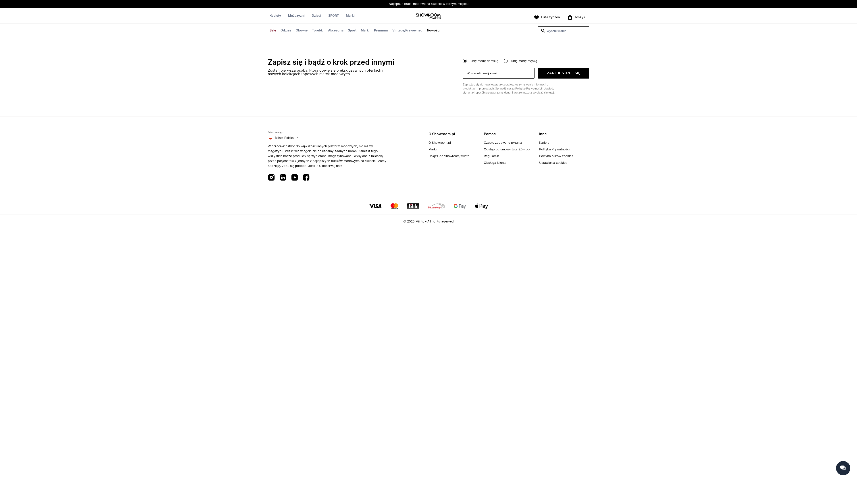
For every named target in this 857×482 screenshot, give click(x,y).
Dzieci (316, 15)
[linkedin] (283, 178)
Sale (273, 30)
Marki (365, 30)
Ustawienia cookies (553, 162)
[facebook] (306, 178)
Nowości (433, 30)
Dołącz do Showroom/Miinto (448, 156)
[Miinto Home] (428, 16)
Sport (352, 30)
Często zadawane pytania (503, 142)
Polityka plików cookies (556, 156)
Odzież (286, 30)
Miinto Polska (284, 137)
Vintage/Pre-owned (407, 30)
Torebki (318, 30)
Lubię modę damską (483, 61)
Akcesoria (335, 30)
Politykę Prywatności (528, 88)
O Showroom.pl (439, 142)
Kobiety (275, 15)
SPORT (333, 15)
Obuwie (302, 30)
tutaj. (551, 92)
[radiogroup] (526, 60)
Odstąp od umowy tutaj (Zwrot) (507, 149)
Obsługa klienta (495, 162)
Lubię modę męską (523, 61)
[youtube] (294, 178)
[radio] (465, 61)
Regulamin (491, 156)
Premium (381, 30)
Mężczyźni (296, 15)
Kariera (544, 142)
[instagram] (271, 178)
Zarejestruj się (563, 73)
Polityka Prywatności (554, 149)
